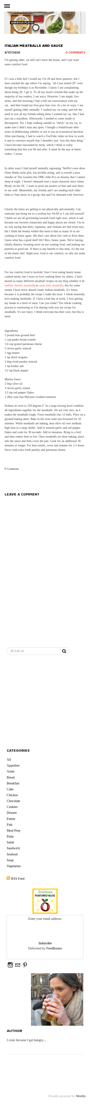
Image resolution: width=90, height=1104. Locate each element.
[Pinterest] (25, 965)
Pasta (10, 836)
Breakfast (13, 783)
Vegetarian (14, 866)
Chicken (12, 795)
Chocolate (13, 801)
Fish (9, 824)
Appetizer (13, 765)
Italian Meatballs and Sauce (34, 45)
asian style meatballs (51, 285)
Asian (10, 771)
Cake (10, 789)
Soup (10, 860)
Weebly (81, 1096)
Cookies (12, 807)
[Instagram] (10, 965)
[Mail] (17, 965)
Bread (11, 777)
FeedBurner (54, 948)
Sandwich (13, 848)
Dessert (12, 812)
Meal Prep (13, 830)
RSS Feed (17, 878)
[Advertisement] (45, 702)
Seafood (12, 854)
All (9, 759)
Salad (10, 842)
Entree (11, 819)
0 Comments (75, 52)
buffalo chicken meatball (19, 285)
